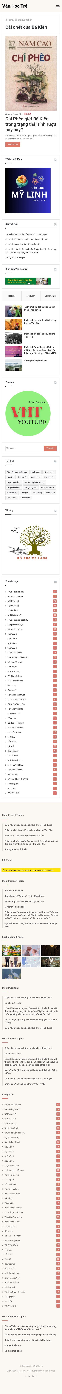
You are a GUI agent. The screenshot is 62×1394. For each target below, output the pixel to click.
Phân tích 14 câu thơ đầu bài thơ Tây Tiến (22, 244)
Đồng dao (12, 718)
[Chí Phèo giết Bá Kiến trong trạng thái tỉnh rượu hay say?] (31, 73)
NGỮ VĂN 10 (13, 610)
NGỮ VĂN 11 (13, 606)
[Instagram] (36, 1376)
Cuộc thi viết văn (15, 652)
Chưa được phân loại (17, 699)
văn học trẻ (11, 498)
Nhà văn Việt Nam (15, 765)
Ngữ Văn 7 (12, 638)
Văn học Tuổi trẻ (15, 662)
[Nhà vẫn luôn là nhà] (11, 962)
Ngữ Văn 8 (12, 643)
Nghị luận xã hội (15, 615)
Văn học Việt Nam (15, 727)
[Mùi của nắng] (31, 962)
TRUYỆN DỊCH (14, 793)
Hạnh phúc (35, 472)
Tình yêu (24, 493)
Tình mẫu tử (12, 493)
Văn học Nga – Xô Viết (18, 779)
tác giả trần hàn (47, 487)
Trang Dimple (12, 114)
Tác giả (11, 746)
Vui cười (11, 788)
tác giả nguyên (31, 487)
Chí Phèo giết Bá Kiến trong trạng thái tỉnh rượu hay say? (30, 124)
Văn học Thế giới (15, 769)
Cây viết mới (13, 751)
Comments (50, 296)
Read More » (13, 144)
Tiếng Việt (12, 690)
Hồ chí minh (49, 472)
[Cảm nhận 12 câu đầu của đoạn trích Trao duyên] (13, 311)
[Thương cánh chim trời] (11, 974)
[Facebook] (25, 1376)
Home (10, 20)
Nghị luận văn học (15, 624)
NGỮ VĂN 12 (13, 601)
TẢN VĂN (12, 741)
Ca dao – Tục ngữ (16, 723)
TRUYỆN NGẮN (14, 732)
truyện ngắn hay (13, 482)
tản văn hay (37, 493)
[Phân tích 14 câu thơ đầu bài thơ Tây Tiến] (13, 338)
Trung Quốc (13, 783)
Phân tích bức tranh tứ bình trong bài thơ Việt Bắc (26, 239)
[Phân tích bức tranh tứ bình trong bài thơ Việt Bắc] (13, 324)
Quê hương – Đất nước (18, 657)
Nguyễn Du (22, 477)
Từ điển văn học (15, 676)
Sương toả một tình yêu (15, 257)
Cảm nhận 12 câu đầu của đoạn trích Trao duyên (26, 234)
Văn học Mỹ (13, 774)
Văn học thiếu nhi (15, 709)
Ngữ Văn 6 (12, 648)
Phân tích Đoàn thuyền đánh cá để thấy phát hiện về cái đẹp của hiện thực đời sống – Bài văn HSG (40, 350)
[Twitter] (29, 1376)
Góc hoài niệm (14, 671)
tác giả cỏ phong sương (34, 482)
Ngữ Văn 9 (12, 634)
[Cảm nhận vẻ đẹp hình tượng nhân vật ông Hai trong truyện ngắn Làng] (11, 950)
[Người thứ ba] (31, 950)
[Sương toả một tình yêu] (13, 365)
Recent (11, 296)
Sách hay (11, 685)
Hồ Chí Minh (13, 755)
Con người (12, 666)
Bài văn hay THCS (15, 629)
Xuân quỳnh (25, 498)
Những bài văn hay (16, 592)
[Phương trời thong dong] (50, 950)
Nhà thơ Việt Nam (15, 760)
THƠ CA (11, 737)
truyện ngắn (49, 477)
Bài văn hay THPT (15, 596)
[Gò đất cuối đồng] (50, 962)
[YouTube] (33, 1376)
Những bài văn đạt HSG (18, 620)
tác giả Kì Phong (13, 487)
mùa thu (10, 477)
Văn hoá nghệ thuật (16, 695)
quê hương (35, 477)
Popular (31, 296)
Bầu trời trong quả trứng (17, 472)
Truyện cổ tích (14, 713)
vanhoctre (50, 493)
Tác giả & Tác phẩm (16, 704)
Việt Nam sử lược (15, 680)
